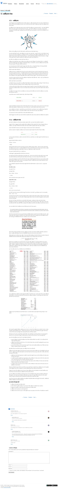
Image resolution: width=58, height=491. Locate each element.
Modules (10, 3)
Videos (15, 3)
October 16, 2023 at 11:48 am (17, 418)
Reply (12, 415)
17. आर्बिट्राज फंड (6, 14)
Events (32, 3)
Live (39, 3)
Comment (10, 451)
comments (12, 408)
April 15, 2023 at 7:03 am (16, 432)
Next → (55, 13)
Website (10, 468)
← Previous (45, 13)
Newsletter (21, 3)
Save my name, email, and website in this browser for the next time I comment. (27, 470)
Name (10, 464)
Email (10, 466)
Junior (27, 3)
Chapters (51, 13)
